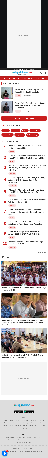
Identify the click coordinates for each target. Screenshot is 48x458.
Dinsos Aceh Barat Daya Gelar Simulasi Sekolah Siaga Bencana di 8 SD (23, 289)
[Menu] (3, 73)
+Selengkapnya (42, 252)
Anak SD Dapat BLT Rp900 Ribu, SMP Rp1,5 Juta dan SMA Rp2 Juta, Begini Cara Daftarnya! (27, 180)
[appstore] (18, 413)
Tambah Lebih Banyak (24, 118)
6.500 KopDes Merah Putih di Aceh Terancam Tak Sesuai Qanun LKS (27, 201)
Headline (6, 131)
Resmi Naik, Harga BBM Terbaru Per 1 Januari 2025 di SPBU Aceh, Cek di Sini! (25, 233)
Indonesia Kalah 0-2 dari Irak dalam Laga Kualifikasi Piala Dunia (25, 243)
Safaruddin (15, 131)
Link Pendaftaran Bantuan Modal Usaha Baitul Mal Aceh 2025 (25, 147)
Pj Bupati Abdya (32, 135)
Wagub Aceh (20, 135)
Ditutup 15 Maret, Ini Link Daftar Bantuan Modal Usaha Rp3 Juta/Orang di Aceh (26, 191)
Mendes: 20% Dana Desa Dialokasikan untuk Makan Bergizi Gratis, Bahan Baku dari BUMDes (27, 168)
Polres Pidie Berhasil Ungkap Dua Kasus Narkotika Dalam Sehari (29, 91)
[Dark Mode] (41, 73)
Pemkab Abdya (7, 135)
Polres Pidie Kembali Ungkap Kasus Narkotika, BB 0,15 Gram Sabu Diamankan (30, 105)
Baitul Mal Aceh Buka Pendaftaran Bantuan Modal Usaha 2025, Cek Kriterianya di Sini (26, 157)
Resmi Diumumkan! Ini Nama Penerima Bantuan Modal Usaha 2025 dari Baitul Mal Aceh (26, 212)
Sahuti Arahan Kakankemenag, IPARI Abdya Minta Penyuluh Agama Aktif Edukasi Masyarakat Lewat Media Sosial (22, 323)
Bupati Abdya (35, 131)
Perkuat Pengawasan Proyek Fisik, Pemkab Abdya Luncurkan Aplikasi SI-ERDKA (22, 356)
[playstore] (29, 413)
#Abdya (24, 131)
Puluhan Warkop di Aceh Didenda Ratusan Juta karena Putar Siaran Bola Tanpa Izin (26, 223)
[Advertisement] (24, 35)
